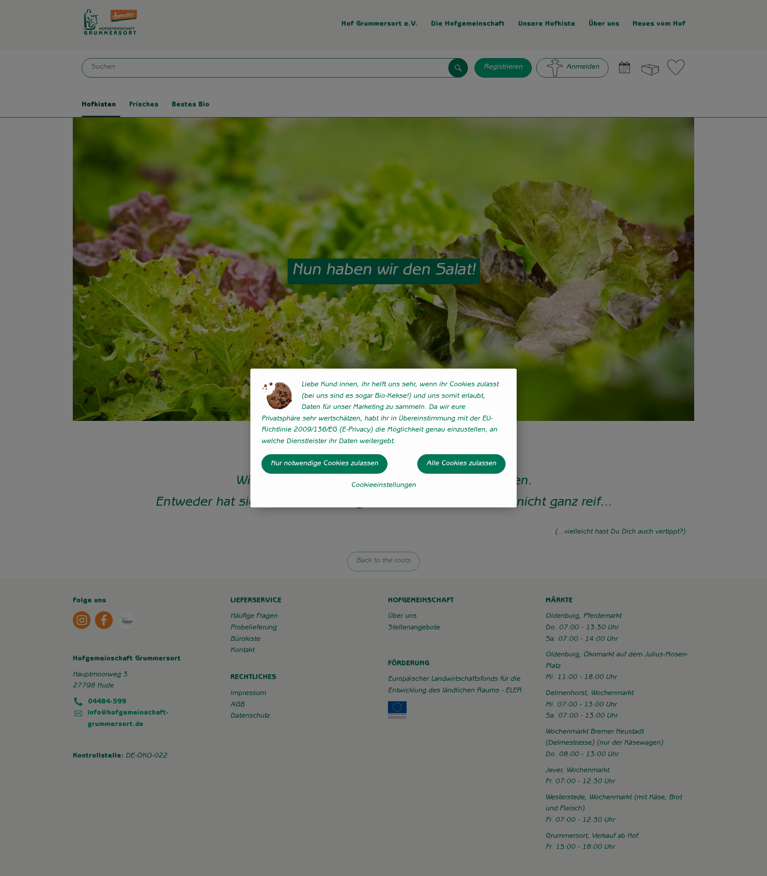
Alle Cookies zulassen (461, 463)
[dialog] (383, 438)
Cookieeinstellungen (383, 485)
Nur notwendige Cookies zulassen (324, 463)
